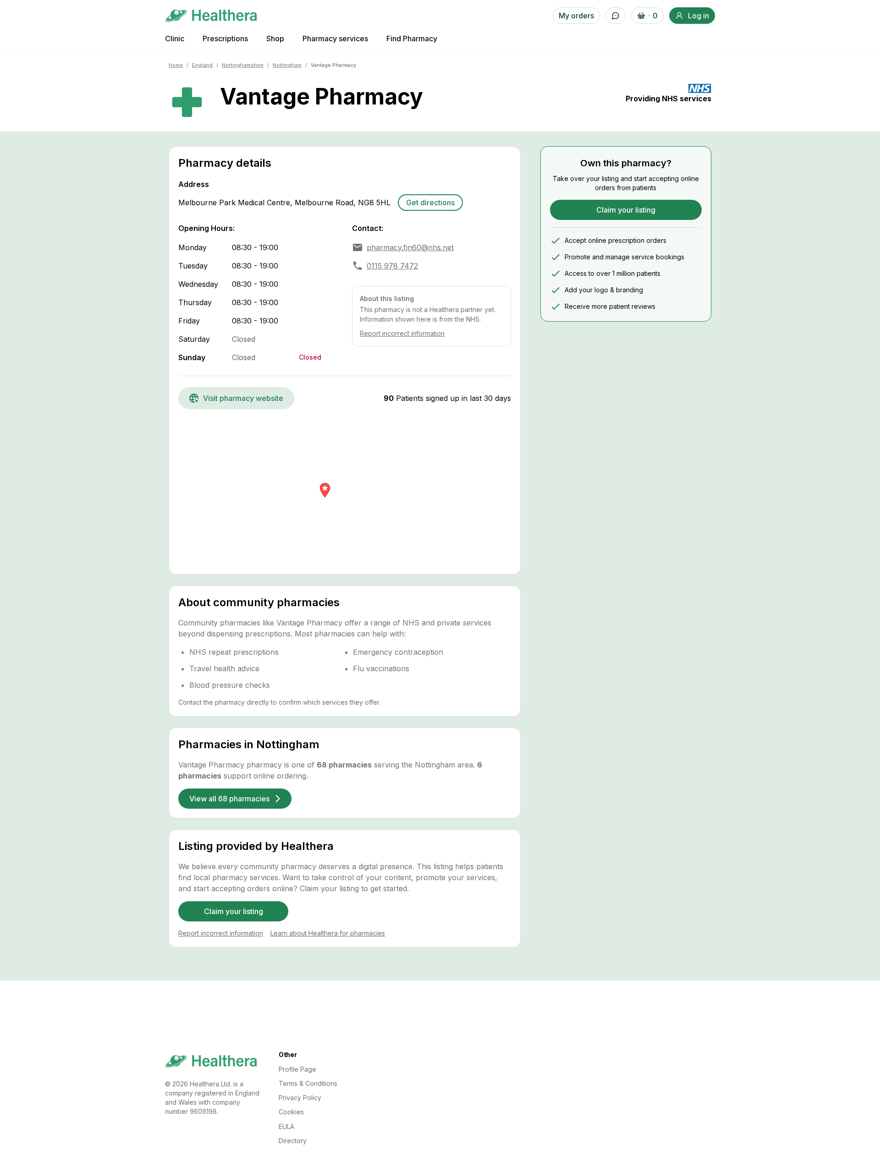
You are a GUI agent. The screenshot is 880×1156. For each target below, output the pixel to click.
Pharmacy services (335, 38)
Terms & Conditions (308, 1083)
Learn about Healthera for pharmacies (327, 933)
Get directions (430, 202)
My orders (576, 15)
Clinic (174, 38)
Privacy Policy (300, 1097)
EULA (286, 1126)
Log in (698, 15)
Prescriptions (225, 38)
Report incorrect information (402, 333)
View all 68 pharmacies (229, 798)
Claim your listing (233, 911)
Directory (293, 1141)
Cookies (291, 1112)
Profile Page (297, 1069)
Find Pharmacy (411, 38)
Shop (275, 38)
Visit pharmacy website (243, 398)
